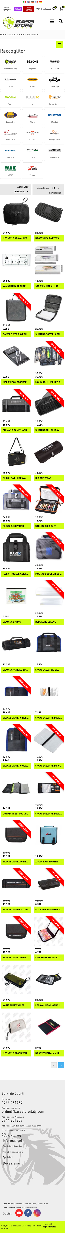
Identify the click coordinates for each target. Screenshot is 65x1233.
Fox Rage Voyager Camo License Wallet (48, 909)
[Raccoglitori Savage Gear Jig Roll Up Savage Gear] (16, 691)
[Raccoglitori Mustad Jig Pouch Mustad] (16, 499)
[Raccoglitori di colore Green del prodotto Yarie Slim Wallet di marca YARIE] (16, 979)
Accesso (47, 9)
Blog (4, 1133)
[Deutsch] (32, 2)
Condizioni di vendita (12, 1146)
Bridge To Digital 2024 (11, 1136)
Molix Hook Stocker (15, 382)
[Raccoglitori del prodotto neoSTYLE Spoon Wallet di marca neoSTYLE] (16, 1027)
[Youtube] (19, 1216)
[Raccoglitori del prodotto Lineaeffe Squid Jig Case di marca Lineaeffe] (48, 931)
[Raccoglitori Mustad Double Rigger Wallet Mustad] (48, 547)
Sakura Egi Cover (45, 526)
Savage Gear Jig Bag (47, 669)
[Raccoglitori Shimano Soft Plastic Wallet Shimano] (48, 308)
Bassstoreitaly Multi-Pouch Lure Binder (48, 1053)
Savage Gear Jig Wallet (16, 765)
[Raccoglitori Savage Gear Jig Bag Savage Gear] (48, 643)
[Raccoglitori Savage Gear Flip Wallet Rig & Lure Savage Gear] (48, 691)
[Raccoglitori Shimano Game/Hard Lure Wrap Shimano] (16, 404)
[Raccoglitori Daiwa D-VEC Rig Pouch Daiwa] (16, 308)
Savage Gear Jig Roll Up (16, 717)
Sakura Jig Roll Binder (16, 669)
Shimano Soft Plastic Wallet (48, 334)
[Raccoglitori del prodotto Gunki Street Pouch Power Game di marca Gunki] (16, 787)
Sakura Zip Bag (12, 621)
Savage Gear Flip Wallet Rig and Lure (48, 813)
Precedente (54, 1065)
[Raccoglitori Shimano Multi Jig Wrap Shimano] (48, 404)
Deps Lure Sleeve (45, 621)
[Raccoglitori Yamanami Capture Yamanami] (16, 260)
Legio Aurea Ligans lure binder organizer (48, 1005)
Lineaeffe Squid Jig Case (48, 957)
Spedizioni (7, 1157)
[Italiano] (24, 2)
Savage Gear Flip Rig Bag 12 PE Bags (48, 765)
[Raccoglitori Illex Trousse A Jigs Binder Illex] (16, 547)
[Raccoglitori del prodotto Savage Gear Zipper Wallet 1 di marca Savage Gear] (16, 835)
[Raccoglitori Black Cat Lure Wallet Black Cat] (16, 452)
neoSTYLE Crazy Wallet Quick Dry (48, 238)
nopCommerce (49, 1226)
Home (3, 34)
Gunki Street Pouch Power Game (16, 813)
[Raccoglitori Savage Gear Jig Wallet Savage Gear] (16, 739)
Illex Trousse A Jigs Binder (16, 573)
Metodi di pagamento (13, 1151)
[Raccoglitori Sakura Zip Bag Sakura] (16, 595)
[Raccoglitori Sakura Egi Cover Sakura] (48, 499)
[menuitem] (33, 1133)
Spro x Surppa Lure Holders (48, 286)
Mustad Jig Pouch (13, 526)
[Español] (40, 2)
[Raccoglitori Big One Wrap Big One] (48, 452)
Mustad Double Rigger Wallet (48, 573)
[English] (28, 2)
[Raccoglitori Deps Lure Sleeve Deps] (48, 595)
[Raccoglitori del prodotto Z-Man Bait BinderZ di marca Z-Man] (48, 835)
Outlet (17, 9)
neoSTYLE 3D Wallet (15, 238)
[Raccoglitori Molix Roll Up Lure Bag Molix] (48, 356)
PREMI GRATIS (29, 8)
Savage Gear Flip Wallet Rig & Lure (48, 717)
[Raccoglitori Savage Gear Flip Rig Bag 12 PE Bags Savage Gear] (48, 739)
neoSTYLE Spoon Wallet (16, 1053)
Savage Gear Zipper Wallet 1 (16, 861)
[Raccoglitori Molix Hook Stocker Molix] (16, 356)
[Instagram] (37, 1216)
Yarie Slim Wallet (13, 1005)
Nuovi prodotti (6, 8)
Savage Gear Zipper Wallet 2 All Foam (16, 957)
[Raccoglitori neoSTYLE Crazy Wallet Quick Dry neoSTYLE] (48, 212)
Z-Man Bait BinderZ (46, 861)
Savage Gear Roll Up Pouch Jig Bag (16, 909)
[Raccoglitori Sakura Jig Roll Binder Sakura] (16, 643)
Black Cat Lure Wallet (16, 478)
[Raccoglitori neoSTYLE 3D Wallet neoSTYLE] (16, 212)
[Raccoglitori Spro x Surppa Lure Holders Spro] (48, 260)
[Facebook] (28, 1215)
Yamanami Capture (14, 286)
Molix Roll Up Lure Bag (48, 382)
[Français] (36, 2)
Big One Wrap (43, 478)
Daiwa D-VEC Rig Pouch (16, 334)
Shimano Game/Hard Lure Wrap (16, 430)
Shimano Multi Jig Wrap (48, 430)
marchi (39, 9)
